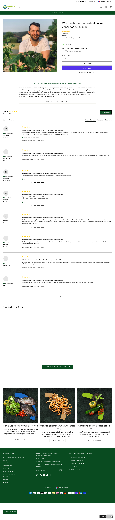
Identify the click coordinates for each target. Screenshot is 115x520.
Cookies (5, 482)
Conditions (6, 463)
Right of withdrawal (9, 474)
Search (5, 460)
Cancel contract (10, 512)
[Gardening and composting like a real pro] (94, 405)
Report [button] (38, 140)
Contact (74, 7)
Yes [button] (35, 140)
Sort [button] (4, 120)
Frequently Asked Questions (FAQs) (13, 457)
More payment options (87, 72)
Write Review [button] (106, 112)
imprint (5, 477)
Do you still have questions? (57, 101)
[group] (12, 111)
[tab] (90, 120)
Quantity (66, 55)
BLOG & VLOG (66, 7)
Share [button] (42, 140)
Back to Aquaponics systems (59, 366)
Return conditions (8, 471)
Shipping (73, 38)
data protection (8, 465)
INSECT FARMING (34, 7)
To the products (21, 439)
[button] (87, 33)
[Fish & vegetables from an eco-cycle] (20, 405)
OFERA (64, 20)
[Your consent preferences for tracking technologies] (112, 517)
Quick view (16, 336)
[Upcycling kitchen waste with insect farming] (57, 405)
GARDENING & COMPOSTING (50, 7)
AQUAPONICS (22, 7)
